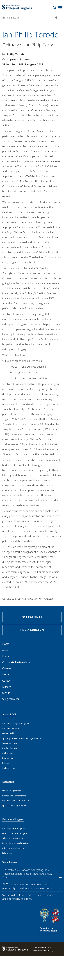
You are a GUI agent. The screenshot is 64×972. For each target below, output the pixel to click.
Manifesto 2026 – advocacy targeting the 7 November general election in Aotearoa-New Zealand (27, 873)
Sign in (6, 693)
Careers (6, 668)
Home (5, 644)
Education (8, 781)
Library (6, 686)
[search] (55, 7)
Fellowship (7, 853)
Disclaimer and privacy (43, 950)
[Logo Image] (17, 8)
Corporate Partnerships (16, 662)
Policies (5, 763)
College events (8, 768)
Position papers (9, 758)
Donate (6, 674)
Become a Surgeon (13, 819)
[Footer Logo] (15, 949)
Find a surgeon (32, 630)
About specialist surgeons (13, 828)
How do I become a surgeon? (15, 833)
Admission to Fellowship (13, 848)
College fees (7, 753)
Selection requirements (12, 838)
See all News (9, 862)
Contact (6, 680)
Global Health (8, 733)
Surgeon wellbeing (10, 743)
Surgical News (10, 699)
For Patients (32, 617)
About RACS (9, 714)
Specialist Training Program (14, 805)
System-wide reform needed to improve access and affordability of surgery (28, 897)
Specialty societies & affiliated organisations (21, 738)
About (5, 650)
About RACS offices (10, 728)
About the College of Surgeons (15, 723)
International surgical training (15, 843)
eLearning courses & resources (16, 800)
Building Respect (9, 748)
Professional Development (14, 795)
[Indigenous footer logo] (50, 921)
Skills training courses (11, 790)
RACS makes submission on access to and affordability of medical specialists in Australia (27, 886)
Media (5, 656)
